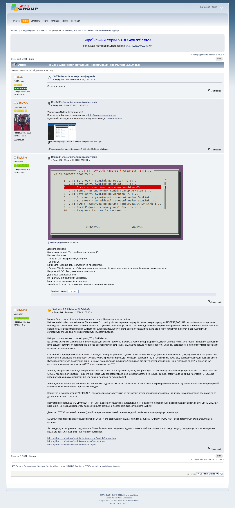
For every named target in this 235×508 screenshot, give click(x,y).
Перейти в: (191, 474)
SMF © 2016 (117, 495)
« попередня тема (199, 55)
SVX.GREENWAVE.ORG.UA (138, 46)
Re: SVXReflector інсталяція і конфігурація (74, 102)
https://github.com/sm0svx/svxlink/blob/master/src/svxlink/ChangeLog (81, 438)
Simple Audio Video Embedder (119, 498)
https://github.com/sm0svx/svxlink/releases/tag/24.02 (73, 444)
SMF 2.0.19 (105, 495)
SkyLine (77, 30)
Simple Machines (130, 495)
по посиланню (115, 118)
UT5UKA (22, 102)
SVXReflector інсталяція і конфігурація (74, 76)
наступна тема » (216, 55)
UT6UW (68, 30)
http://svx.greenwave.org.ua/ (102, 115)
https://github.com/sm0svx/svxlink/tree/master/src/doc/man (76, 441)
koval (20, 76)
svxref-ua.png (56, 141)
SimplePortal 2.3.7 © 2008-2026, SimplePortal (118, 501)
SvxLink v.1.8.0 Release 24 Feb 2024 (71, 309)
